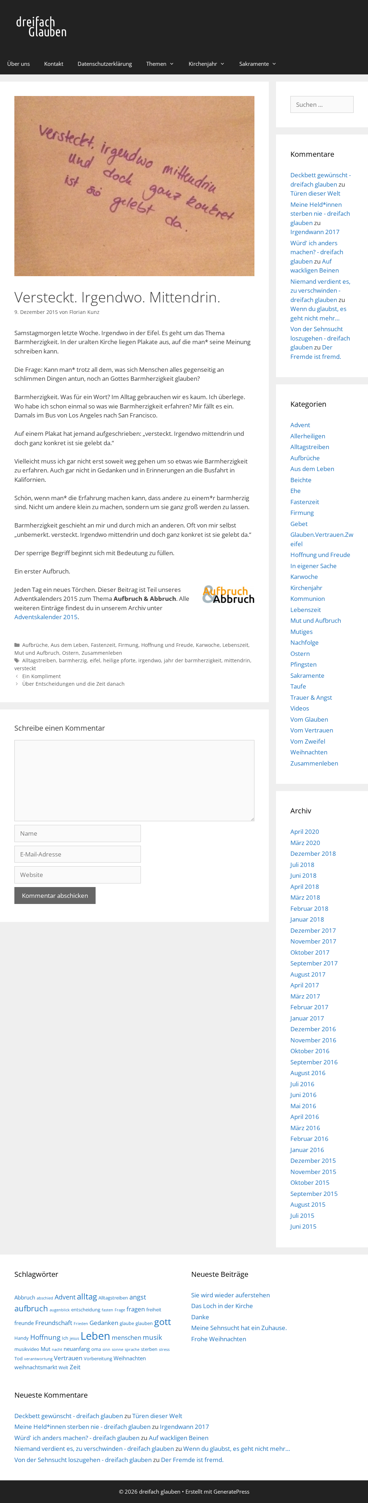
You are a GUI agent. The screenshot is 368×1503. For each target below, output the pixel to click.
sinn (106, 1349)
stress (164, 1349)
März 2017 (305, 996)
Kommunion (307, 598)
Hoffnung (45, 1337)
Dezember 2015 (313, 1160)
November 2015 (313, 1172)
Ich (65, 1338)
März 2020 (305, 843)
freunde (24, 1322)
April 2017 (304, 985)
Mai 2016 (303, 1106)
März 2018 (305, 897)
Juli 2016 (302, 1084)
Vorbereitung (98, 1358)
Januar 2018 (307, 919)
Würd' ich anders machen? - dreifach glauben (316, 252)
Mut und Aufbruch (36, 652)
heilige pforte (119, 660)
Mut (45, 1348)
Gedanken (103, 1323)
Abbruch (24, 1297)
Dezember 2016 (313, 1029)
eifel (95, 660)
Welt (63, 1367)
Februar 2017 (309, 1007)
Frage (120, 1309)
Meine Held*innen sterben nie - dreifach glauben (320, 213)
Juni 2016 (303, 1095)
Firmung (128, 644)
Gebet (299, 524)
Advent (300, 425)
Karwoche (208, 644)
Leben (95, 1336)
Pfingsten (303, 664)
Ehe (295, 490)
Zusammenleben (102, 652)
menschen (126, 1337)
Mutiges (301, 631)
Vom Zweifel (307, 741)
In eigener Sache (313, 566)
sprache (132, 1349)
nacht (57, 1349)
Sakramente (254, 63)
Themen (156, 63)
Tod (18, 1358)
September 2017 (314, 963)
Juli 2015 (302, 1215)
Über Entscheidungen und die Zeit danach (73, 683)
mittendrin (237, 660)
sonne (117, 1349)
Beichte (301, 480)
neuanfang (77, 1348)
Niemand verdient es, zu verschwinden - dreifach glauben (320, 290)
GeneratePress (231, 1491)
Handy (21, 1338)
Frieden (81, 1323)
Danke (200, 1317)
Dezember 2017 (313, 930)
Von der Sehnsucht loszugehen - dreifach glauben (320, 338)
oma (96, 1349)
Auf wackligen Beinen (178, 1438)
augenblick (60, 1309)
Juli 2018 (302, 864)
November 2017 (313, 941)
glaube (127, 1323)
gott (162, 1321)
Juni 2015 (303, 1226)
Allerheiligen (307, 436)
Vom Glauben (309, 719)
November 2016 (313, 1040)
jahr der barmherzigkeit (192, 660)
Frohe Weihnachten (218, 1339)
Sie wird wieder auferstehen (230, 1295)
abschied (45, 1298)
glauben (144, 1323)
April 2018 (304, 886)
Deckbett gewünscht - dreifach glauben (68, 1416)
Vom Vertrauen (311, 730)
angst (137, 1297)
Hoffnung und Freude (167, 644)
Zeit (75, 1367)
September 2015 (314, 1193)
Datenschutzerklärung (105, 63)
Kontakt (53, 63)
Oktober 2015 (310, 1182)
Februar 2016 (309, 1138)
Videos (299, 708)
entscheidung (85, 1309)
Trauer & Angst (311, 697)
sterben (149, 1349)
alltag (87, 1296)
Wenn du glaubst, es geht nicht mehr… (236, 1448)
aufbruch (31, 1308)
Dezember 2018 (313, 853)
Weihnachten (308, 752)
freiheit (153, 1309)
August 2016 (308, 1073)
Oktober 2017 (310, 952)
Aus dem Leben (69, 644)
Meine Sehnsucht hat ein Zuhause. (239, 1328)
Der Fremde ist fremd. (192, 1460)
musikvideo (26, 1349)
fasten (107, 1309)
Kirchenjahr (203, 63)
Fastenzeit (103, 644)
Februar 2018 (309, 908)
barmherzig (73, 660)
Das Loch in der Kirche (222, 1306)
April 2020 (304, 831)
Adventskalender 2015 (46, 617)
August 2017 (308, 974)
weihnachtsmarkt (35, 1367)
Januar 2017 (307, 1018)
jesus (74, 1338)
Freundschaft (53, 1323)
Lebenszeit (235, 644)
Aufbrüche (35, 644)
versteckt (25, 668)
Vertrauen (68, 1358)
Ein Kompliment (41, 676)
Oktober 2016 (310, 1051)
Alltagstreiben (39, 660)
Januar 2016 (307, 1150)
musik (152, 1337)
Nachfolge (304, 642)
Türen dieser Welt (315, 193)
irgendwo (149, 660)
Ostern (70, 652)
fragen (135, 1309)
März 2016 (305, 1128)
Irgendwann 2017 (315, 232)
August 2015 (308, 1204)
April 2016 (304, 1117)
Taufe (298, 686)
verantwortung (38, 1358)
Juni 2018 (303, 875)
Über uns (18, 63)
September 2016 (314, 1062)
